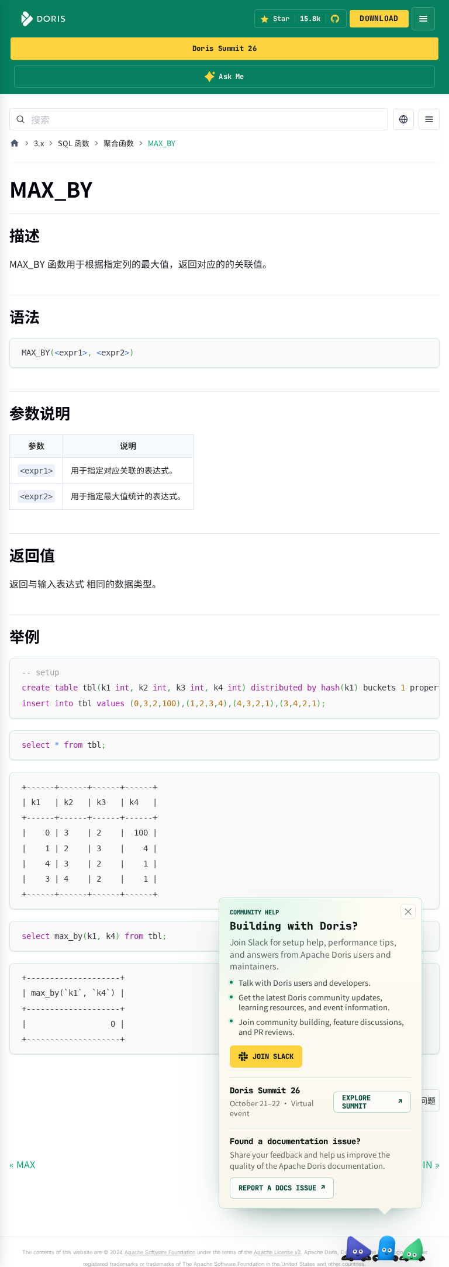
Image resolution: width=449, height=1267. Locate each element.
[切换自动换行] (404, 672)
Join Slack (273, 1056)
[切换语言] (403, 119)
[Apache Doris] (43, 18)
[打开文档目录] (429, 119)
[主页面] (14, 143)
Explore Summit (372, 1102)
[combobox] (199, 119)
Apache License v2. (278, 1252)
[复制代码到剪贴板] (425, 352)
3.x (39, 143)
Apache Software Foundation (160, 1252)
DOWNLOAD (379, 18)
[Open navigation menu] (423, 18)
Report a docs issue (282, 1188)
